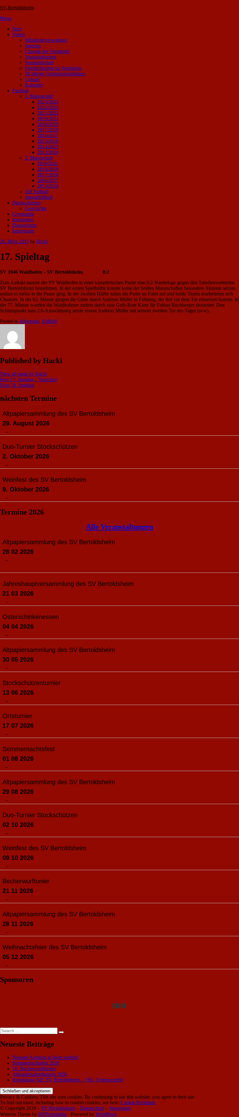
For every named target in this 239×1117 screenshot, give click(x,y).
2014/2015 (48, 146)
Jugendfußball (39, 197)
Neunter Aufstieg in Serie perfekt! (45, 1057)
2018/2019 (48, 124)
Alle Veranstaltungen (119, 527)
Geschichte (36, 208)
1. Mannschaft (39, 96)
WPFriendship (52, 1114)
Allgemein (29, 321)
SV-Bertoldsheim (17, 7)
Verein (18, 34)
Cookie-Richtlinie (138, 1102)
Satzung (33, 45)
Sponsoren (22, 219)
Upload (32, 79)
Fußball (49, 321)
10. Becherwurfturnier (34, 1068)
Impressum (23, 230)
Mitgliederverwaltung (46, 40)
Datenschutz (24, 225)
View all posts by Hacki (23, 373)
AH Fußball (37, 191)
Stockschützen (26, 202)
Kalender (34, 85)
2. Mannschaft (39, 158)
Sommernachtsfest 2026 (35, 1063)
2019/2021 (48, 118)
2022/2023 (48, 107)
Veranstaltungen (40, 57)
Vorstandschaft (39, 62)
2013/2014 (48, 152)
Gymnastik (23, 214)
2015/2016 (48, 141)
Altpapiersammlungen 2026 (39, 1074)
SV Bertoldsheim (58, 1108)
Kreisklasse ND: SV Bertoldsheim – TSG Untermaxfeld (67, 1079)
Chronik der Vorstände (47, 51)
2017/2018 (48, 129)
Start (16, 28)
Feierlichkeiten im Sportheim (53, 68)
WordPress (106, 1114)
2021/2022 (48, 113)
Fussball (20, 90)
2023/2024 (48, 101)
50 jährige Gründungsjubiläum (55, 73)
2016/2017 (48, 135)
